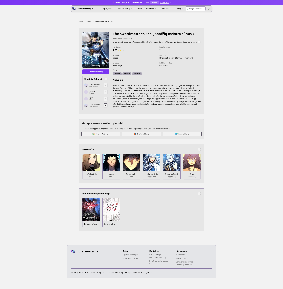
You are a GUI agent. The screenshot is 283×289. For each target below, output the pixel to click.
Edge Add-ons (183, 134)
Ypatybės (107, 8)
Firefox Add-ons (143, 134)
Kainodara (165, 8)
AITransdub (180, 255)
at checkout (164, 3)
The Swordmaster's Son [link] (104, 22)
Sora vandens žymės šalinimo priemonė (184, 263)
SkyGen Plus (181, 258)
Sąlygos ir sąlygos (130, 255)
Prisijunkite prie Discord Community (157, 256)
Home (81, 22)
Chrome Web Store (102, 134)
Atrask (139, 8)
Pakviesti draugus (124, 8)
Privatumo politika (130, 258)
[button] (195, 9)
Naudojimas (151, 8)
